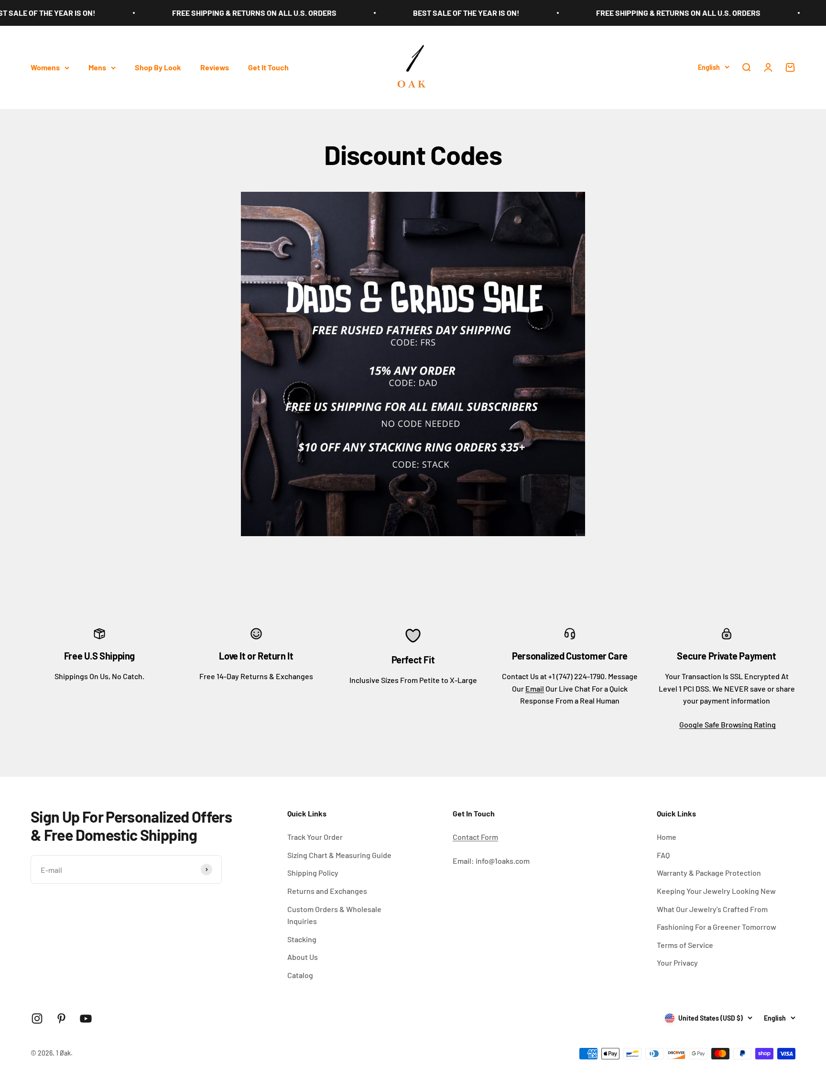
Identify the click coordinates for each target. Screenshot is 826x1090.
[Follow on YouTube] (85, 1018)
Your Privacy (677, 962)
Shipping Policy (312, 872)
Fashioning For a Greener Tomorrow (716, 926)
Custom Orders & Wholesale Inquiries (334, 915)
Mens (97, 67)
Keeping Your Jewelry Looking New (716, 890)
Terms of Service (685, 944)
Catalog (300, 975)
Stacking (301, 939)
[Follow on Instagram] (37, 1018)
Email (534, 688)
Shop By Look (158, 67)
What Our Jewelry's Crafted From (712, 909)
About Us (302, 956)
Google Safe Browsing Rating (727, 724)
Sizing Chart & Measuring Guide (339, 854)
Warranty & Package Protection (709, 872)
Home (666, 836)
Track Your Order (315, 836)
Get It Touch (268, 67)
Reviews (214, 67)
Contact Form (475, 836)
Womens (45, 67)
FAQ (663, 854)
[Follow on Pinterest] (61, 1018)
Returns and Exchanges (327, 890)
